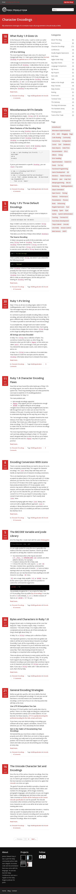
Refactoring (61, 203)
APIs (53, 134)
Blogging (64, 134)
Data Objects (56, 148)
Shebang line (45, 540)
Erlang (60, 155)
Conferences (55, 50)
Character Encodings (17, 19)
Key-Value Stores (56, 63)
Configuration (66, 141)
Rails (52, 79)
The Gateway (55, 102)
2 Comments (16, 98)
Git (68, 172)
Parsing (64, 193)
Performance (63, 196)
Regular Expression (58, 207)
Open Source (56, 193)
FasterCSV (68, 162)
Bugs (71, 134)
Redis (54, 203)
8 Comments (16, 607)
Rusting (53, 92)
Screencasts (55, 95)
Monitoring (55, 186)
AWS (58, 134)
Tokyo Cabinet (56, 224)
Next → (33, 839)
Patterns (54, 196)
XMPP (64, 231)
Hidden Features (65, 176)
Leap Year (67, 179)
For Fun (60, 165)
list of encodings (36, 593)
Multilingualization (36, 96)
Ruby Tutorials (55, 86)
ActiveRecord (56, 127)
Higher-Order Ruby (57, 59)
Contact (14, 891)
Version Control (66, 228)
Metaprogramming (58, 183)
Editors (54, 155)
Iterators (55, 179)
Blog (9, 891)
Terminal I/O (64, 217)
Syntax (54, 214)
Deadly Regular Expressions (60, 53)
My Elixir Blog (68, 2)
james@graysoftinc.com (12, 2)
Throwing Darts (56, 112)
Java (61, 179)
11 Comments (17, 678)
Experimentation (57, 162)
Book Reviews (55, 43)
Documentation (57, 151)
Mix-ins (68, 183)
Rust (67, 207)
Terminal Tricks (56, 99)
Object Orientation (58, 190)
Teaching (55, 217)
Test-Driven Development (60, 221)
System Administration (65, 214)
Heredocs (55, 176)
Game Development (58, 172)
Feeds (54, 165)
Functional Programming (60, 169)
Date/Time (66, 148)
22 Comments (17, 520)
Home (4, 891)
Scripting (54, 210)
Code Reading (56, 137)
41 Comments (17, 289)
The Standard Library (58, 109)
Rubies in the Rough (57, 82)
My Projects (55, 73)
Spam (61, 210)
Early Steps (54, 56)
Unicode (45, 96)
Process (65, 200)
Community (66, 137)
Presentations (56, 200)
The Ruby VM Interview (58, 105)
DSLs (65, 151)
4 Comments (16, 191)
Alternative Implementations (61, 130)
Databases (66, 144)
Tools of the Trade (57, 115)
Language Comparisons (58, 66)
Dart (59, 144)
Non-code (54, 76)
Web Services (56, 231)
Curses (54, 144)
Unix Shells (55, 228)
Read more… (14, 92)
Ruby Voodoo (55, 89)
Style (66, 210)
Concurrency (56, 141)
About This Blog (56, 40)
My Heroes (54, 69)
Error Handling (56, 158)
